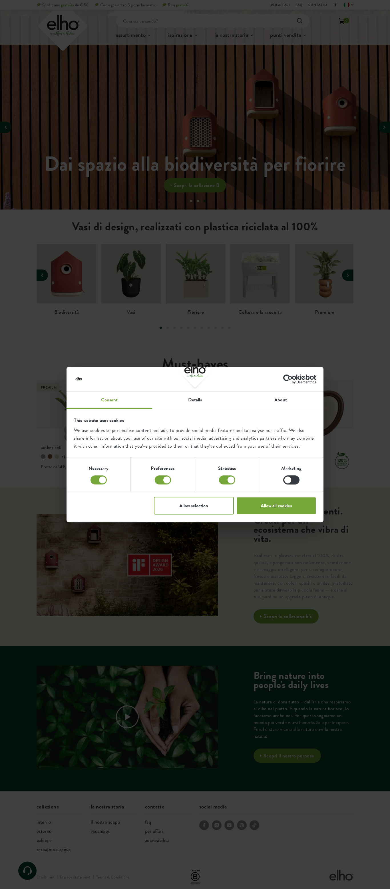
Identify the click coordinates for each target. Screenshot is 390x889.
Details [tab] (195, 399)
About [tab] (280, 399)
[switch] (163, 479)
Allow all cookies (276, 505)
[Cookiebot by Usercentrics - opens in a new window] (291, 379)
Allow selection (193, 505)
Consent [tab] (109, 399)
